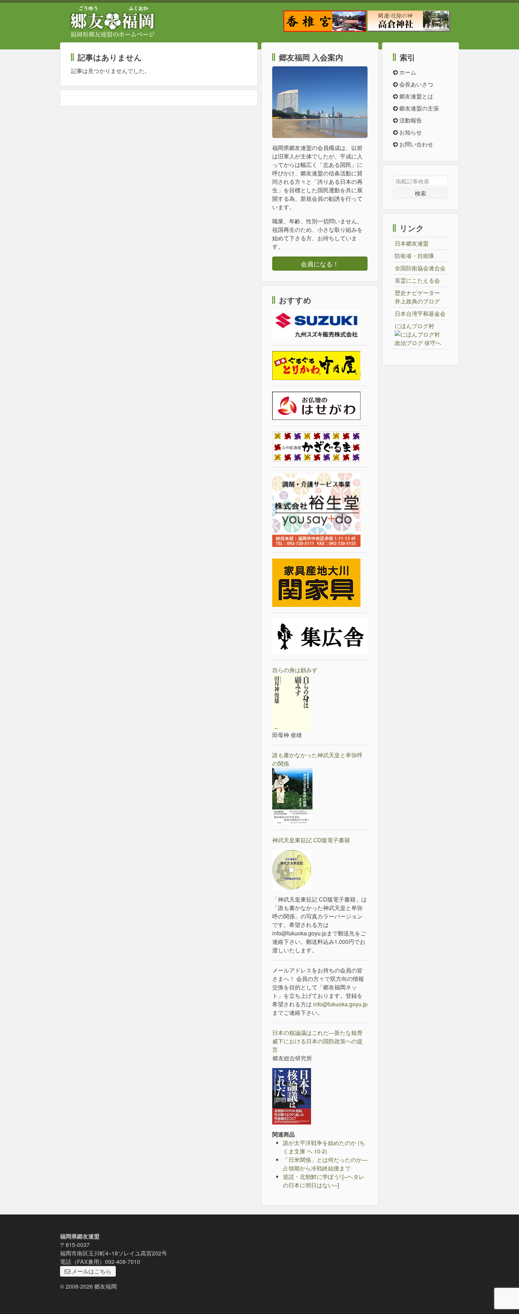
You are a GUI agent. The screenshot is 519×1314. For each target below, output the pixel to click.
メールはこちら (90, 1271)
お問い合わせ (415, 144)
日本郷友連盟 (412, 243)
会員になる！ (320, 263)
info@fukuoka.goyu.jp (340, 1004)
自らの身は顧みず (294, 670)
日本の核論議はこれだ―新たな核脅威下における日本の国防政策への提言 (317, 1041)
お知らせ (410, 132)
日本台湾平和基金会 (420, 313)
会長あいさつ (415, 84)
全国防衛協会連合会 (420, 268)
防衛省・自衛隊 (414, 256)
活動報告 (410, 120)
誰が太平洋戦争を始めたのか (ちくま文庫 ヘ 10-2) (324, 1147)
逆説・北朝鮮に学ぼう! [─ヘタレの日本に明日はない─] (323, 1181)
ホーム (407, 72)
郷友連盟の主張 (418, 108)
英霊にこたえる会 (417, 280)
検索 (420, 193)
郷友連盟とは (415, 96)
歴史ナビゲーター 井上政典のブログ (417, 297)
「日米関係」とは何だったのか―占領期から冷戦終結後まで (325, 1164)
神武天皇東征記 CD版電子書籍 (311, 840)
